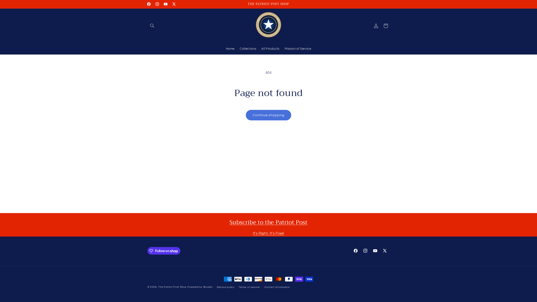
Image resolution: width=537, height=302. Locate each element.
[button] (152, 26)
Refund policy (226, 287)
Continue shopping (269, 115)
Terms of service (249, 287)
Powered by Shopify (200, 287)
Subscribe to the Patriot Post (268, 222)
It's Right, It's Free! (268, 233)
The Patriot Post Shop (172, 287)
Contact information (277, 287)
